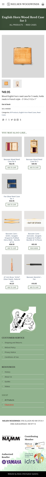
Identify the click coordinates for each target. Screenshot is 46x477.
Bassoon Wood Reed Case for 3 (34, 160)
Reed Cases (31, 25)
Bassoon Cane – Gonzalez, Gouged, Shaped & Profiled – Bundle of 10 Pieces (34, 237)
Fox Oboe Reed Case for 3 (12, 197)
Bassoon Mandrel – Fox (34, 278)
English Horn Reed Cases (27, 112)
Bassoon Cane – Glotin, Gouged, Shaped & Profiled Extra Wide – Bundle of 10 (12, 238)
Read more (34, 248)
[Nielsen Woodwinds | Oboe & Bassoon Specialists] (23, 4)
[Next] (40, 56)
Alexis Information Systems (27, 474)
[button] (3, 4)
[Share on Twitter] (12, 120)
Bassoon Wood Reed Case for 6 (12, 160)
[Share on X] (9, 120)
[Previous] (5, 56)
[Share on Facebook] (6, 120)
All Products (16, 25)
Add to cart (11, 167)
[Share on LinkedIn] (18, 120)
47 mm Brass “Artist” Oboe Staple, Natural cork (12, 279)
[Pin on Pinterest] (15, 120)
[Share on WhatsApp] (3, 120)
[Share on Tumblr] (20, 120)
